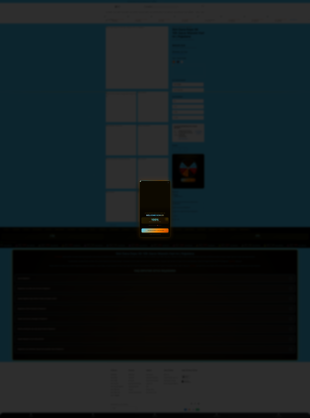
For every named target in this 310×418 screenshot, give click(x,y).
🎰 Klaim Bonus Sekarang (155, 230)
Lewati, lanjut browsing (155, 234)
